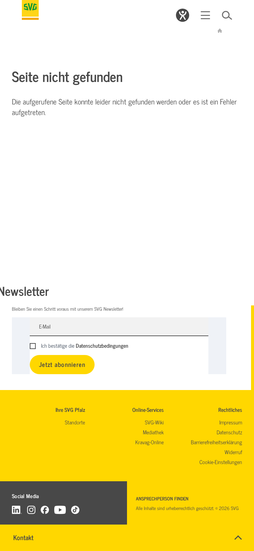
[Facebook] (45, 509)
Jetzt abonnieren (62, 364)
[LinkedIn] (17, 509)
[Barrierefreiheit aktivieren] (182, 15)
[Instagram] (31, 509)
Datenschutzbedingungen (102, 345)
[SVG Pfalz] (30, 10)
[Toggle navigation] (205, 15)
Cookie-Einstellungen (220, 461)
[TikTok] (75, 509)
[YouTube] (60, 509)
